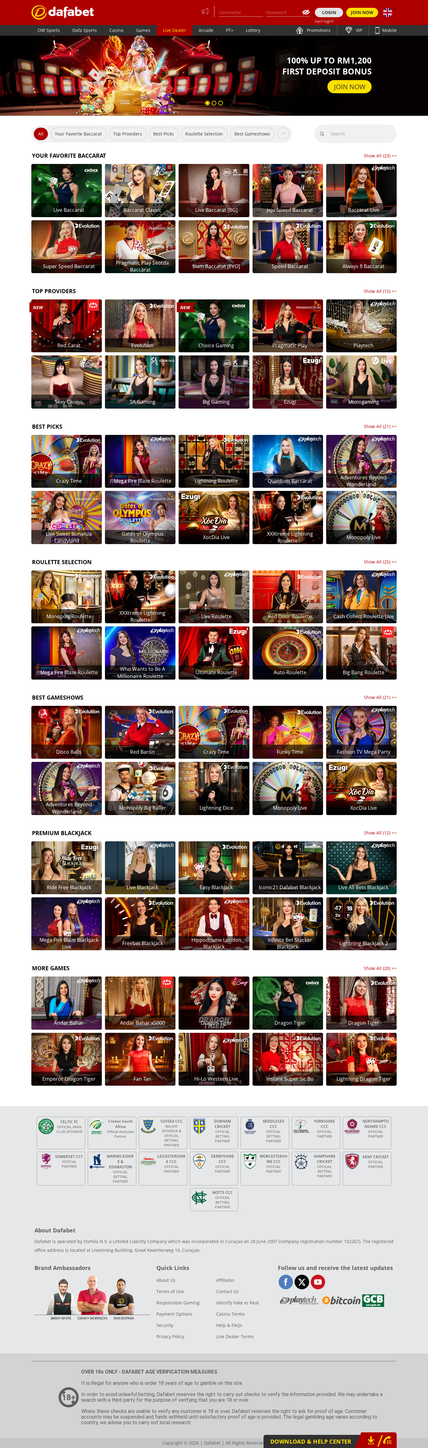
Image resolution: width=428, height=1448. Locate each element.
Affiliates (225, 1280)
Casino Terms (230, 1314)
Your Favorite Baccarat (78, 134)
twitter (302, 1282)
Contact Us (227, 1291)
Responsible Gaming (178, 1303)
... (283, 132)
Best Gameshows (252, 134)
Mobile (389, 30)
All (41, 134)
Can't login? (324, 21)
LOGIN (329, 12)
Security (164, 1325)
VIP (358, 30)
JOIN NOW (362, 12)
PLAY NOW (349, 80)
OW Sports (49, 30)
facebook (286, 1282)
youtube (318, 1282)
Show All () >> (380, 156)
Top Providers (127, 134)
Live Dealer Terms (235, 1336)
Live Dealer (174, 30)
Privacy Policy (170, 1336)
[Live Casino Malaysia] (62, 12)
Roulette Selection (204, 134)
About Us (165, 1280)
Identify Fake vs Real (237, 1303)
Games (143, 30)
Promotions (318, 30)
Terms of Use (170, 1291)
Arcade (206, 30)
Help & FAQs (229, 1325)
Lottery (253, 30)
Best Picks (163, 134)
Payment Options (174, 1314)
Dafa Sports (84, 30)
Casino (116, 30)
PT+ (229, 30)
